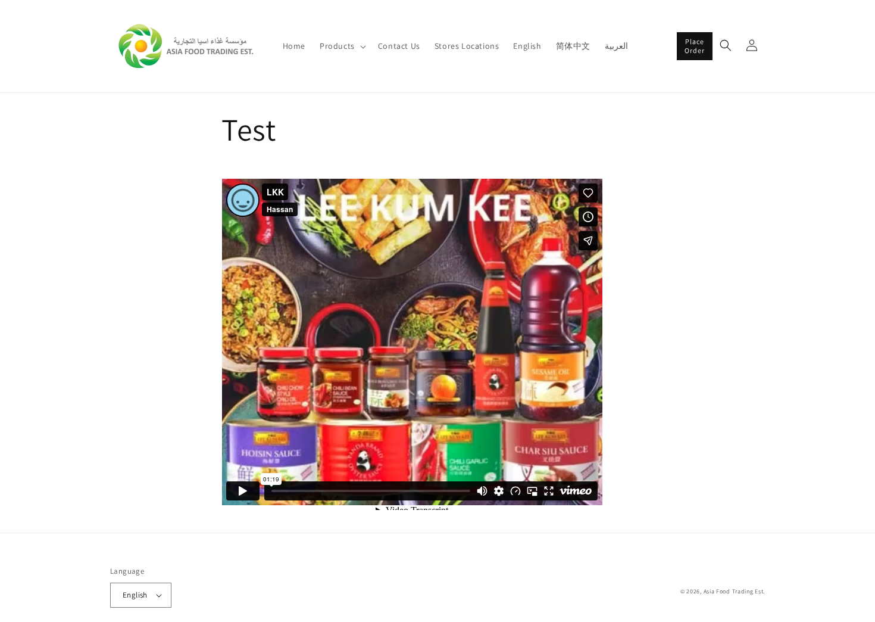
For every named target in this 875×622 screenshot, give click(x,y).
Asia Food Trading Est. (734, 591)
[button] (341, 45)
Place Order (695, 45)
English (135, 595)
